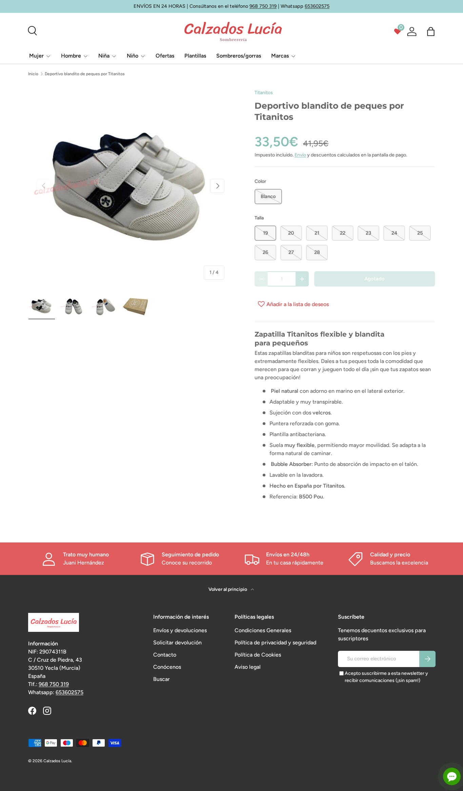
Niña (103, 55)
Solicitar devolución (177, 642)
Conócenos (167, 667)
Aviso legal (248, 667)
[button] (430, 31)
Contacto (164, 654)
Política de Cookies (258, 654)
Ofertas (165, 55)
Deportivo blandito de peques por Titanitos (85, 74)
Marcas (280, 55)
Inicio (33, 74)
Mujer (36, 55)
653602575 (317, 6)
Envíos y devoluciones (180, 630)
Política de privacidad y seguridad (275, 642)
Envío (300, 155)
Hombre (71, 55)
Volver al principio (228, 589)
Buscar (161, 679)
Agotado (374, 279)
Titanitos (264, 92)
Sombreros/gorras (238, 55)
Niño (132, 55)
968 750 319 (263, 6)
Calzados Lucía (57, 760)
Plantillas (195, 55)
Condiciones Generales (263, 630)
